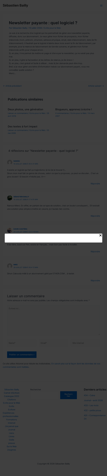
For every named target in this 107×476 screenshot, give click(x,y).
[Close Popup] (100, 236)
